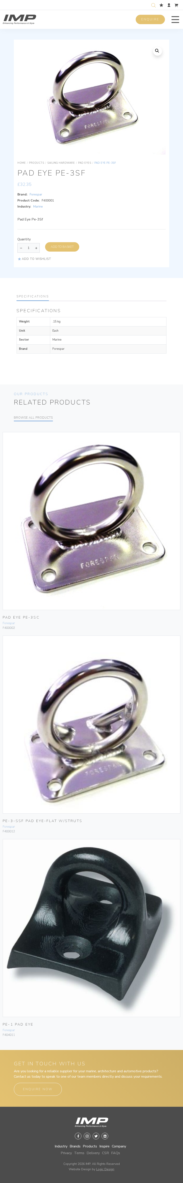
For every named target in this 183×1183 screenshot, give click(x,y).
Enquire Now (38, 1089)
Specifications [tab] (33, 297)
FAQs (115, 1153)
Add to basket (62, 247)
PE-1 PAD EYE (18, 1024)
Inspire (104, 1146)
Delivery (93, 1153)
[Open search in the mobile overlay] (154, 5)
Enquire (150, 19)
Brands (75, 1146)
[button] (175, 20)
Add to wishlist (36, 259)
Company (119, 1146)
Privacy (66, 1153)
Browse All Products (33, 418)
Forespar (36, 194)
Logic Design (105, 1169)
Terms (79, 1153)
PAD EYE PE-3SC (21, 617)
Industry (61, 1146)
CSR (105, 1153)
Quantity (24, 239)
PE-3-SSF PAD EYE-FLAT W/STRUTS (42, 820)
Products (90, 1146)
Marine (38, 206)
